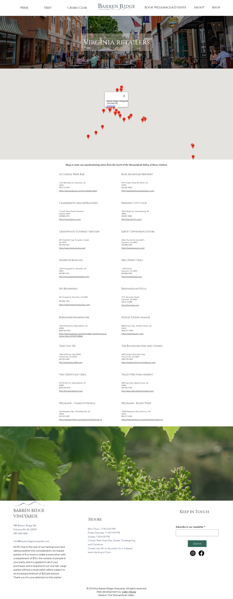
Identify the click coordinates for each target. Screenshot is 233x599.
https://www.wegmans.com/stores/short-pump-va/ (142, 419)
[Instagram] (193, 553)
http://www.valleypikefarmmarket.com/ (137, 391)
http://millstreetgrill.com (131, 276)
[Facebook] (201, 553)
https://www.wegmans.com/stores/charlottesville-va (80, 419)
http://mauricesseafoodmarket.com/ (74, 276)
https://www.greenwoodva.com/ (72, 248)
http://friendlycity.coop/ (131, 219)
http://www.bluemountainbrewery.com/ (137, 191)
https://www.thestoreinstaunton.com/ (74, 304)
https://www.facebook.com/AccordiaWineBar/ (78, 191)
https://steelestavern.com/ (132, 333)
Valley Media (129, 591)
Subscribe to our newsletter (190, 527)
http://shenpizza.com (130, 305)
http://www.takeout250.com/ (70, 362)
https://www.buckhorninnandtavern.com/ (138, 362)
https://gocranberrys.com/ (70, 219)
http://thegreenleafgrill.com (71, 391)
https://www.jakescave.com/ (133, 248)
